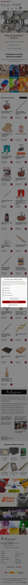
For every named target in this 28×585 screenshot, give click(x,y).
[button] (14, 305)
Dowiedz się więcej (7, 285)
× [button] (25, 279)
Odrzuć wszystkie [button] (14, 298)
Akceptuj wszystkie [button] (14, 301)
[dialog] (14, 292)
